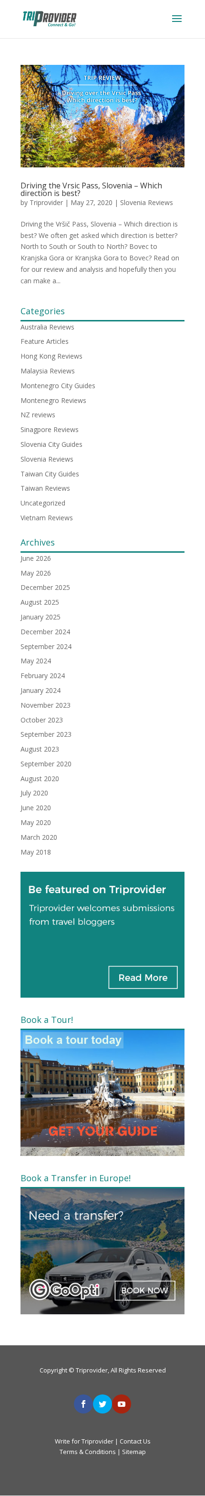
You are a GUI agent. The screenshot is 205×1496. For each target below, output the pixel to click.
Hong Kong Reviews (51, 356)
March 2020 (38, 837)
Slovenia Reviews (146, 202)
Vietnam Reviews (46, 517)
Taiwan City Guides (49, 473)
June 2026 (35, 558)
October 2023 (41, 719)
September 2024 (46, 646)
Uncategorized (42, 502)
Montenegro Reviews (53, 400)
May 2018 (35, 851)
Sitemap (134, 1451)
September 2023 (46, 734)
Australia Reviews (47, 326)
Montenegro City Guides (57, 385)
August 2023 (39, 748)
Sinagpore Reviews (49, 429)
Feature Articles (44, 341)
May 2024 (35, 660)
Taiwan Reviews (45, 488)
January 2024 (40, 690)
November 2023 (45, 705)
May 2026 (35, 573)
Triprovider (46, 202)
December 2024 (45, 631)
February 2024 (42, 675)
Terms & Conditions (88, 1451)
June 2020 (35, 807)
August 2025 (39, 602)
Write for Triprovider (85, 1441)
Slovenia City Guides (51, 444)
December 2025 (45, 587)
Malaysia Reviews (47, 370)
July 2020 (34, 792)
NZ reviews (37, 414)
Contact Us (135, 1441)
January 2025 (40, 616)
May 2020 (35, 822)
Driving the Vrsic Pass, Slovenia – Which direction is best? (91, 189)
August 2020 (39, 778)
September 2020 (46, 763)
